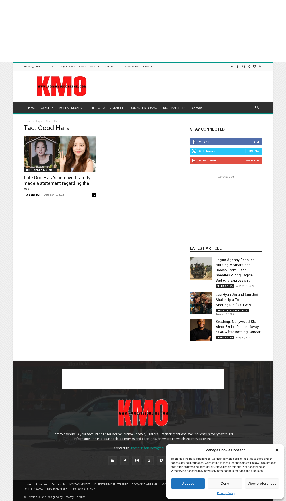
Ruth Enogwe (32, 194)
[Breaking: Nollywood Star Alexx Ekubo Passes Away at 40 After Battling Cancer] (201, 330)
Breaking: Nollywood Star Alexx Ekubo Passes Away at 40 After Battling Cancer (238, 326)
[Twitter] (248, 66)
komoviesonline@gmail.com (151, 448)
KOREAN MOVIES (70, 108)
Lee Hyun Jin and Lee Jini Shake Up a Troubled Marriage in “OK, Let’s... (237, 299)
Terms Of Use (151, 66)
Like (256, 141)
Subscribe (252, 160)
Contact (197, 108)
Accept (188, 483)
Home (82, 66)
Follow (254, 151)
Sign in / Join (68, 66)
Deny (225, 483)
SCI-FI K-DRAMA (33, 489)
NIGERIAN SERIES (174, 108)
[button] (277, 450)
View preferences (262, 483)
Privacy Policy (226, 493)
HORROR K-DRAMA (83, 489)
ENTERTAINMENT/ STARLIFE (106, 108)
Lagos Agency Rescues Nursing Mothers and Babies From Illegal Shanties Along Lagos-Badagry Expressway (235, 270)
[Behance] (231, 66)
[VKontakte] (259, 66)
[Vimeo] (254, 66)
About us (95, 66)
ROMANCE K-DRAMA (143, 108)
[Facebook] (237, 66)
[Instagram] (243, 66)
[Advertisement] (134, 31)
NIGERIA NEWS (225, 285)
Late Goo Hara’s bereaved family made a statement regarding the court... (57, 183)
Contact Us (111, 66)
